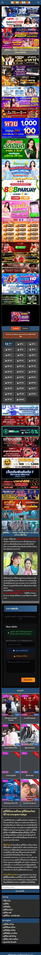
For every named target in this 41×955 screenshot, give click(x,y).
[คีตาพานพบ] (30, 762)
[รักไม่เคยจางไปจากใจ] (11, 790)
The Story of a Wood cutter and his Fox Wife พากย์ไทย (20, 335)
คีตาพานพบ (30, 775)
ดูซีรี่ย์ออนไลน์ (22, 870)
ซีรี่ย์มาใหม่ (7, 901)
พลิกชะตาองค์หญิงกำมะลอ (11, 719)
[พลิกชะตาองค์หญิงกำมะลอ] (11, 705)
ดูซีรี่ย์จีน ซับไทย (9, 924)
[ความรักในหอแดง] (30, 705)
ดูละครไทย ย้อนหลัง (10, 942)
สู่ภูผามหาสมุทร (30, 748)
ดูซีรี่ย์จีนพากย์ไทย (26, 845)
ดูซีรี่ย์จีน (6, 904)
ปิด (29, 312)
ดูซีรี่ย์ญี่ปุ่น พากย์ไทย (10, 933)
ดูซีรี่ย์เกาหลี (7, 913)
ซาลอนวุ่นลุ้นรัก (11, 775)
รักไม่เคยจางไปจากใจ (11, 803)
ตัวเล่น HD (25, 328)
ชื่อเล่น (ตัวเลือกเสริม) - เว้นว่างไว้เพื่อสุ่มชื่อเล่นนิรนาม (19, 640)
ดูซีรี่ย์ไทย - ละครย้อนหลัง (12, 916)
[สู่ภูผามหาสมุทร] (30, 735)
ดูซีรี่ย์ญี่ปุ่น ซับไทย (9, 930)
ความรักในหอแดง (30, 718)
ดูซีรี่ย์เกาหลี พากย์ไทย (11, 939)
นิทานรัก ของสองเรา (29, 803)
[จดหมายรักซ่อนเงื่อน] (11, 735)
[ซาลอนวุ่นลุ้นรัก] (11, 762)
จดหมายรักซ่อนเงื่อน (11, 748)
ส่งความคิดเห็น (28, 680)
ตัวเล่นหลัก (16, 328)
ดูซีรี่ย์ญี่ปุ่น (7, 907)
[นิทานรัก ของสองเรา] (30, 790)
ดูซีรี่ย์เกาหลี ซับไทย (10, 936)
